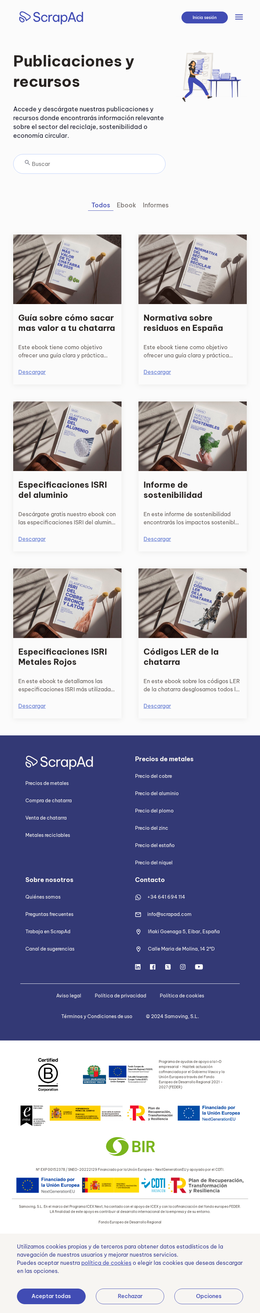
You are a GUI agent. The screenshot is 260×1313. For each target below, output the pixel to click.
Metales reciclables (47, 835)
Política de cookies (182, 996)
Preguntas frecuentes (49, 914)
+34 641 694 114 (166, 897)
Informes (156, 205)
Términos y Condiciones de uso (96, 1016)
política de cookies (106, 1262)
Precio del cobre (153, 776)
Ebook (126, 205)
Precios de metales (47, 783)
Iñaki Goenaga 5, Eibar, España (184, 932)
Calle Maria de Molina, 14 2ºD (181, 949)
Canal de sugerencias (49, 949)
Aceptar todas (51, 1296)
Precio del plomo (154, 811)
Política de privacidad (120, 996)
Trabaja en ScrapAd (47, 932)
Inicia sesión (205, 17)
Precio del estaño (155, 845)
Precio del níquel (154, 863)
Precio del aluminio (157, 793)
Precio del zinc (151, 828)
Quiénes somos (43, 897)
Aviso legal (68, 996)
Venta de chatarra (46, 818)
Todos (100, 205)
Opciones (208, 1296)
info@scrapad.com (169, 914)
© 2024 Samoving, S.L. (172, 1016)
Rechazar (130, 1296)
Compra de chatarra (48, 801)
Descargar (32, 372)
